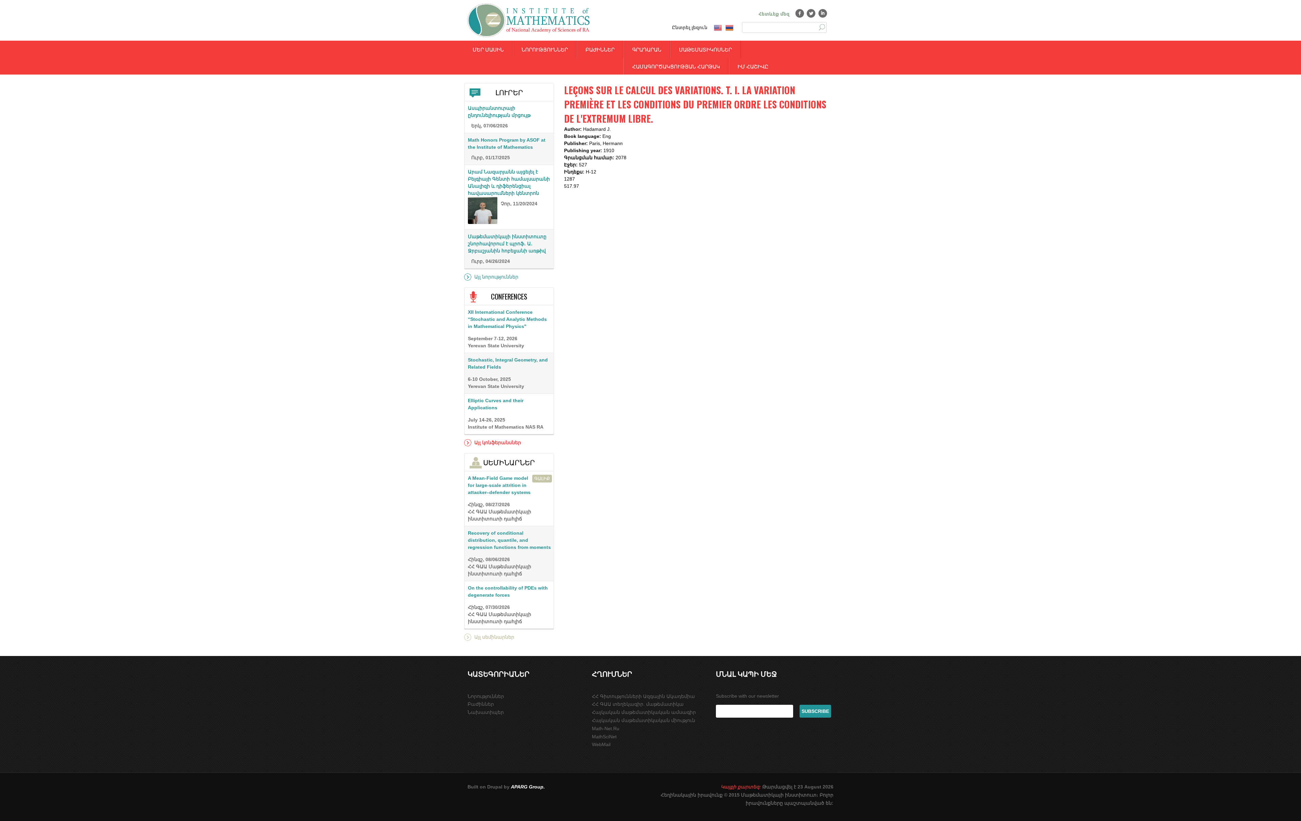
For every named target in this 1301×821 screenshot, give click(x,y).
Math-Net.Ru (605, 728)
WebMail (601, 744)
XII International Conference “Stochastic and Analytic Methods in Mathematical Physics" (507, 319)
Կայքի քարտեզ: (741, 786)
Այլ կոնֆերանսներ (497, 442)
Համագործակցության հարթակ (676, 66)
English (718, 28)
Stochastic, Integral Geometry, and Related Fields (508, 363)
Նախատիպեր (486, 712)
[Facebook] (799, 13)
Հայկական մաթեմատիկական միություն (643, 720)
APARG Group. (528, 786)
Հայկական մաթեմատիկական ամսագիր (644, 712)
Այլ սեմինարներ (494, 637)
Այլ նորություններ (496, 277)
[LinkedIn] (822, 13)
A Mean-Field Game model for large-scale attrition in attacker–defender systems (499, 485)
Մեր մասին (488, 49)
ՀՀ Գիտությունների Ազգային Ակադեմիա (643, 696)
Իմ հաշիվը (753, 66)
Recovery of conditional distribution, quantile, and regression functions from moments (509, 540)
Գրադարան (646, 49)
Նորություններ (544, 49)
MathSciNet (604, 736)
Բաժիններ (600, 49)
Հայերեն (729, 28)
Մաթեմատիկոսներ (705, 49)
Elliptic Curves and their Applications (495, 404)
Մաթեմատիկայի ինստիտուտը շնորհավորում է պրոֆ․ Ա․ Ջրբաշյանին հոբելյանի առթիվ (507, 243)
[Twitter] (811, 13)
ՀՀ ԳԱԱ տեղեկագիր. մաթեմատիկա (638, 704)
